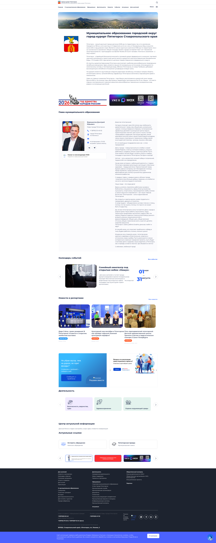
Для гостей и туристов (65, 499)
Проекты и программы (99, 478)
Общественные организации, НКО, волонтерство (137, 476)
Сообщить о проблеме (71, 378)
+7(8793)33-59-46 (63, 516)
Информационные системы (101, 501)
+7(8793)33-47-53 (95, 516)
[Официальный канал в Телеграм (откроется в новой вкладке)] (146, 517)
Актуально (125, 7)
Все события (152, 259)
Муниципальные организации (101, 490)
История (60, 494)
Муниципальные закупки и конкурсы (103, 499)
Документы (95, 492)
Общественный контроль (134, 472)
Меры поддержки (97, 476)
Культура (95, 338)
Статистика (95, 494)
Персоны (129, 483)
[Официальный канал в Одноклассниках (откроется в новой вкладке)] (156, 517)
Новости (110, 7)
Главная (60, 7)
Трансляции (62, 484)
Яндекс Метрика (92, 535)
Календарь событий (64, 476)
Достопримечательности (66, 496)
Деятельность (101, 7)
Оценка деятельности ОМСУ (135, 474)
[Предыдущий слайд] (110, 370)
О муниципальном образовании (75, 7)
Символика (61, 490)
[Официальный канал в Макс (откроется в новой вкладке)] (141, 517)
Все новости (153, 299)
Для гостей (61, 482)
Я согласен (153, 536)
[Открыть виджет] (210, 537)
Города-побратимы (64, 501)
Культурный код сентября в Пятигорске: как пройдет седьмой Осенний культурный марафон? (108, 333)
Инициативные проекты (134, 479)
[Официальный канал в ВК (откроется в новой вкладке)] (151, 517)
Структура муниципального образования (105, 484)
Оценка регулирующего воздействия (104, 496)
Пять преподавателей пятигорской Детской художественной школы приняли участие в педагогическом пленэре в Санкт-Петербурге (139, 334)
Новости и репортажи (65, 474)
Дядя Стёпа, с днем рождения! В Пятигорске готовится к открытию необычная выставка (73, 333)
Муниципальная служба (99, 488)
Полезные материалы (65, 478)
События (117, 7)
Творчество (63, 338)
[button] (60, 277)
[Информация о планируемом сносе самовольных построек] (108, 458)
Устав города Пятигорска (100, 486)
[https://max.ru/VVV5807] (137, 458)
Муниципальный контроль (100, 503)
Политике (60, 539)
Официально (91, 7)
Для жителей (134, 7)
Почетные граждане (64, 492)
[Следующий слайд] (157, 370)
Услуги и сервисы (63, 480)
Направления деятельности (101, 474)
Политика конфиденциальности (126, 517)
